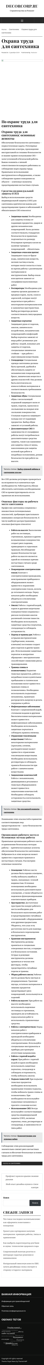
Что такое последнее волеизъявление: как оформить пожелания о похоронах (22, 1222)
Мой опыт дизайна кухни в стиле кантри (22, 1186)
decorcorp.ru (22, 6)
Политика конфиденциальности (14, 1311)
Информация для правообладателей (16, 1301)
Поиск (6, 1198)
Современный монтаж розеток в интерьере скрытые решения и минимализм (19, 1254)
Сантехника (15, 1163)
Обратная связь (8, 1306)
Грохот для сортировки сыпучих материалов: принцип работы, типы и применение (22, 1234)
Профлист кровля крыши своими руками (22, 1178)
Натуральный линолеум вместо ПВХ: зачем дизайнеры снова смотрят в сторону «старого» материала (21, 1266)
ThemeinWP (22, 1361)
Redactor (34, 52)
